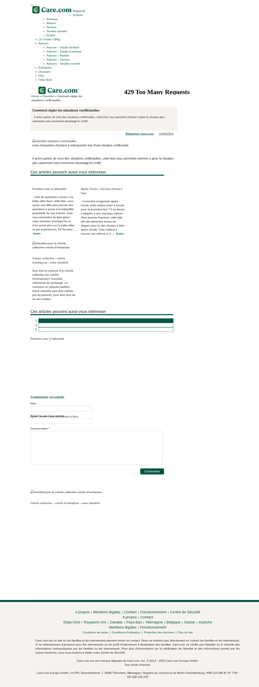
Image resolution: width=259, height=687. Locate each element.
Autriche (205, 622)
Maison (51, 23)
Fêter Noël (45, 79)
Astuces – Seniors (58, 59)
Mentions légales (106, 612)
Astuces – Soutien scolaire (63, 63)
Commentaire (40, 428)
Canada (116, 622)
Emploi (51, 35)
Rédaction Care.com (140, 133)
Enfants (78, 15)
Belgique (173, 622)
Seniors (51, 27)
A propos (82, 612)
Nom (33, 403)
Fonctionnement (153, 612)
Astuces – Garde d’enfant (63, 47)
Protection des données (159, 632)
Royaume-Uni (95, 622)
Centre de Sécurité (185, 612)
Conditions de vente (95, 632)
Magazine (79, 11)
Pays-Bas (134, 622)
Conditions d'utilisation (126, 632)
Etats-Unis (71, 622)
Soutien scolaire (57, 31)
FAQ (41, 75)
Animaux (52, 19)
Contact (130, 612)
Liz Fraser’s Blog (49, 39)
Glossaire (44, 71)
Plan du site (185, 632)
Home (35, 96)
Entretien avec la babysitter (49, 188)
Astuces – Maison (58, 55)
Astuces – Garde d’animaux (64, 51)
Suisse (189, 622)
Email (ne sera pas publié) (47, 416)
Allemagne (154, 622)
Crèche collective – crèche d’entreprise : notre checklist (65, 503)
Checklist (48, 96)
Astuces (43, 43)
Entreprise (45, 67)
